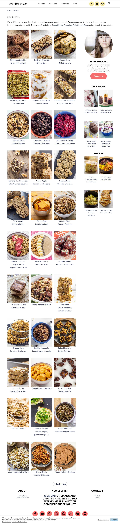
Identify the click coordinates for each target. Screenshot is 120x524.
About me (97, 76)
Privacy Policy (22, 495)
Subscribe (65, 4)
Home (9, 10)
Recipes (41, 4)
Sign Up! (49, 495)
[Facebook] (35, 514)
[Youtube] (97, 3)
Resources (53, 4)
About (97, 498)
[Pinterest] (91, 3)
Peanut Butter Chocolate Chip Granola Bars (70, 25)
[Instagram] (56, 514)
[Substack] (85, 514)
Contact (97, 495)
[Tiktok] (70, 514)
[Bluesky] (102, 3)
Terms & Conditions (23, 498)
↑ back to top (60, 484)
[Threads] (63, 514)
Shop (75, 4)
